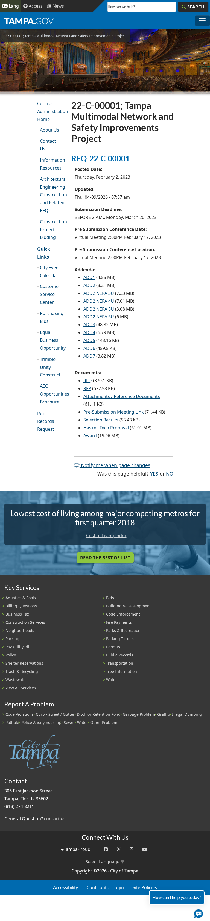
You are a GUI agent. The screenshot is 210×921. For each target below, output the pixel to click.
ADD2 (89, 285)
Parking (12, 638)
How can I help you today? (176, 897)
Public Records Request (45, 421)
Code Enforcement (123, 614)
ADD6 (89, 348)
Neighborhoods (19, 630)
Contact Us (48, 145)
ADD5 (89, 340)
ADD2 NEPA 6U (98, 317)
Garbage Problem (139, 714)
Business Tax (17, 614)
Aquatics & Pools (20, 597)
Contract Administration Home (51, 111)
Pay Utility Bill (17, 646)
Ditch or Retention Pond (99, 714)
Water (111, 679)
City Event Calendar (50, 271)
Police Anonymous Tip (41, 722)
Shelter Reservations (24, 663)
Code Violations (19, 714)
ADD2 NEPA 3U (98, 293)
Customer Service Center (50, 294)
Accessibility (65, 887)
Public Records (119, 655)
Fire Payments (119, 622)
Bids (110, 597)
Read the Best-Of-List (105, 558)
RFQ (87, 381)
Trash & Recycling (21, 671)
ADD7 (89, 356)
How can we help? (121, 6)
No (169, 473)
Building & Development (128, 605)
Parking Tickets (120, 638)
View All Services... (22, 687)
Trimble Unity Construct (50, 367)
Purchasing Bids (51, 317)
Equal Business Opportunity (52, 340)
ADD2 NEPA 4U (98, 301)
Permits (113, 646)
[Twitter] (118, 849)
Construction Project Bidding (52, 229)
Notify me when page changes (115, 465)
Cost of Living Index (106, 536)
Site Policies (145, 887)
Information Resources (52, 164)
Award (90, 436)
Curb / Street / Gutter (55, 714)
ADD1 (89, 277)
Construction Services (25, 622)
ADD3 (89, 325)
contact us (55, 819)
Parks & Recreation (123, 630)
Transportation (119, 663)
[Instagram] (131, 849)
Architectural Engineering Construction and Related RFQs (52, 194)
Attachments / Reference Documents (121, 396)
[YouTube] (144, 849)
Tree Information (121, 671)
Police (10, 655)
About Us (49, 130)
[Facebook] (106, 849)
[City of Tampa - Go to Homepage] (29, 20)
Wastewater (16, 679)
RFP (87, 388)
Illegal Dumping (187, 714)
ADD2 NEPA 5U (98, 309)
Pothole (12, 722)
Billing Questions (21, 605)
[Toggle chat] (197, 912)
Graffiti (163, 714)
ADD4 (89, 332)
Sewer (69, 722)
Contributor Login (105, 887)
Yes (154, 473)
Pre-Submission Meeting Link (113, 412)
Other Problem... (105, 722)
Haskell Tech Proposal (106, 428)
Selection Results (100, 420)
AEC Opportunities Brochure (52, 394)
